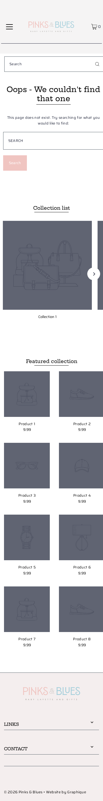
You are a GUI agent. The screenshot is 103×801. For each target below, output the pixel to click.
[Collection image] (47, 265)
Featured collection (51, 361)
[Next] (93, 274)
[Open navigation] (9, 26)
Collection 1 (47, 317)
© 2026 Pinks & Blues (23, 792)
